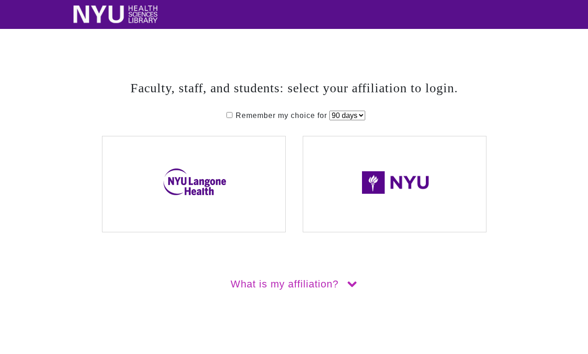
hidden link (20, 348)
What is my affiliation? (286, 284)
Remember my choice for (281, 115)
